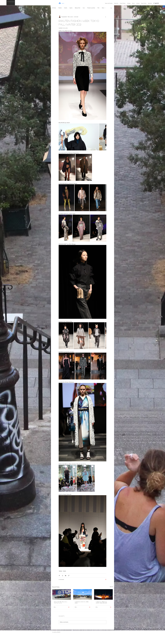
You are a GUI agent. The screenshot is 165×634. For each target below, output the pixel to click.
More (103, 7)
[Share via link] (68, 575)
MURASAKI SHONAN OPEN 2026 (82, 602)
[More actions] (105, 17)
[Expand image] (79, 136)
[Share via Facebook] (59, 575)
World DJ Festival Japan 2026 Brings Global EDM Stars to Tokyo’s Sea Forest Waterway (102, 602)
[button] (111, 7)
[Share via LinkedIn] (65, 575)
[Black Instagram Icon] (158, 3)
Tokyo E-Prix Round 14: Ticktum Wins (60, 602)
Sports (71, 7)
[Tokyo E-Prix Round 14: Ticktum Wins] (61, 594)
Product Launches (91, 7)
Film (98, 7)
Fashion (60, 7)
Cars (84, 7)
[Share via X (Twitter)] (62, 575)
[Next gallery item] (105, 137)
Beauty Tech (77, 7)
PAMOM (11, 1)
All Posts (54, 7)
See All (111, 586)
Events (65, 7)
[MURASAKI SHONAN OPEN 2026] (82, 594)
